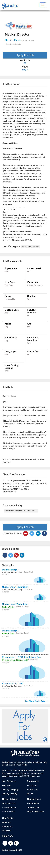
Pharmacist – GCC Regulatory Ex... (21, 657)
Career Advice (8, 812)
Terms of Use (33, 807)
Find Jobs (6, 786)
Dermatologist (10, 570)
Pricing (30, 794)
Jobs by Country (9, 794)
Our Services (33, 803)
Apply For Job (25, 55)
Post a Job (32, 786)
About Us (6, 822)
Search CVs (32, 790)
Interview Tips (8, 803)
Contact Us (7, 827)
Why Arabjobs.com (35, 812)
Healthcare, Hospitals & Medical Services (21, 511)
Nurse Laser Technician (15, 587)
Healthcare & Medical (30, 247)
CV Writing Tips (9, 807)
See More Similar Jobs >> (36, 701)
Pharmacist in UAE (12, 683)
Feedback (6, 831)
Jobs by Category (10, 790)
